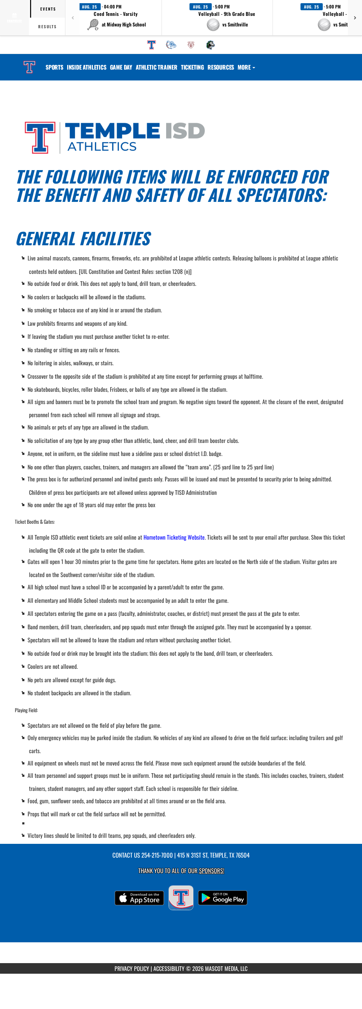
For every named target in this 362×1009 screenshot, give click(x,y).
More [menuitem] (245, 67)
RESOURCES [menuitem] (221, 67)
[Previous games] (72, 17)
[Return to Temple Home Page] (29, 63)
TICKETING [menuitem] (192, 67)
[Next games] (355, 17)
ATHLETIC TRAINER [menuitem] (156, 67)
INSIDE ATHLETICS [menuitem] (86, 67)
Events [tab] (48, 9)
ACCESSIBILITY (169, 968)
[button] (116, 17)
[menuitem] (152, 45)
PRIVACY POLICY (132, 968)
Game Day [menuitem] (121, 67)
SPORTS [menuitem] (54, 67)
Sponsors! (211, 870)
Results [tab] (47, 26)
